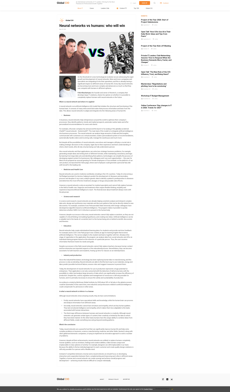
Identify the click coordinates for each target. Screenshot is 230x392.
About (102, 379)
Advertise (126, 379)
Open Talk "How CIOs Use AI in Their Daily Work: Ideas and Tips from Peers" (156, 34)
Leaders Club (105, 8)
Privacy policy (113, 379)
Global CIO (149, 8)
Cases (92, 8)
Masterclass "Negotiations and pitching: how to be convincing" (154, 85)
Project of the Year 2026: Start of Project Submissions (154, 21)
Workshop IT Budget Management (155, 96)
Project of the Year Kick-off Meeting (156, 46)
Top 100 (136, 8)
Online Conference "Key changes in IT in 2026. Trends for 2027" (156, 106)
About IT (80, 8)
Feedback (166, 3)
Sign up (144, 3)
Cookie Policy (148, 389)
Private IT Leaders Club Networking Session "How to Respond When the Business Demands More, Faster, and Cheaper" (156, 58)
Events (144, 16)
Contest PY (123, 8)
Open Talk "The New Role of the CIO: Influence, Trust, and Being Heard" (156, 73)
